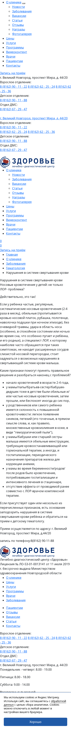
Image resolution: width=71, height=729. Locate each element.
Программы (15, 47)
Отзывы (18, 25)
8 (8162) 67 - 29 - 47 (13, 109)
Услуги (11, 43)
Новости (18, 7)
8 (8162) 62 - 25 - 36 (41, 132)
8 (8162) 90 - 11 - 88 (13, 100)
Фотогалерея (22, 34)
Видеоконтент (16, 52)
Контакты (13, 65)
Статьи (17, 20)
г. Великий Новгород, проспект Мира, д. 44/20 (34, 118)
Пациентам (14, 61)
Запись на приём (12, 73)
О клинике (13, 2)
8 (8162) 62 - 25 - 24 (41, 87)
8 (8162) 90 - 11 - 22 (13, 87)
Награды (18, 29)
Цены (10, 38)
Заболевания (22, 11)
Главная (12, 254)
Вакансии (19, 16)
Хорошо (35, 722)
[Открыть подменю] (23, 3)
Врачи (10, 56)
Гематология (15, 268)
